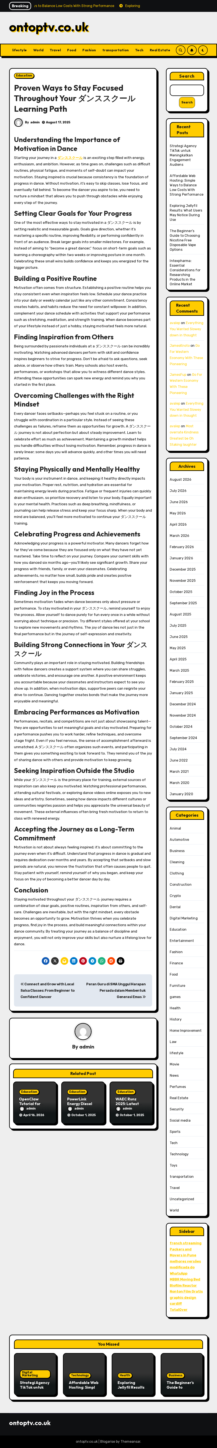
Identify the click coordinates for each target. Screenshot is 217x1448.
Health (175, 1008)
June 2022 (179, 760)
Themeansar (130, 1442)
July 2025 (178, 626)
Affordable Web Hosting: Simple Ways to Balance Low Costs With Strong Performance (186, 185)
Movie (174, 1064)
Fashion (89, 50)
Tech (139, 50)
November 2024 (183, 715)
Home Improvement (186, 1031)
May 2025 (178, 648)
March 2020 (179, 783)
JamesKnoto (180, 346)
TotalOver (179, 1310)
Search (187, 76)
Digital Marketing (184, 918)
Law (173, 1042)
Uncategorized (182, 1199)
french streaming (186, 1243)
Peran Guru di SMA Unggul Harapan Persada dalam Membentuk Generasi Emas (116, 990)
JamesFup (178, 375)
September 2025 (183, 603)
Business (177, 851)
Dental (175, 907)
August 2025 (180, 614)
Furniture (177, 986)
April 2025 (178, 659)
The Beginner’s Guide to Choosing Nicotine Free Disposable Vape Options (185, 240)
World (38, 50)
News (174, 1075)
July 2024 (178, 749)
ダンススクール (70, 158)
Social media (180, 1120)
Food (71, 50)
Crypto (175, 896)
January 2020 (181, 794)
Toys (173, 1165)
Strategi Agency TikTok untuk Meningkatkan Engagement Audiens (183, 155)
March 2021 (179, 772)
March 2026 (179, 536)
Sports (175, 1132)
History (175, 1019)
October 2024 (181, 727)
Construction (180, 885)
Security (177, 1109)
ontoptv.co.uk (49, 27)
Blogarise (107, 1442)
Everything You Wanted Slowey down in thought (186, 329)
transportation (115, 50)
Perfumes (178, 1087)
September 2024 (183, 738)
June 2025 (179, 637)
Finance (176, 963)
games (175, 997)
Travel (55, 50)
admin (35, 122)
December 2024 (183, 704)
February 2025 (182, 682)
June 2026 (179, 502)
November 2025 (183, 581)
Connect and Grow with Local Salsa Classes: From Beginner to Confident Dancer (48, 990)
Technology (179, 1154)
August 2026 (180, 480)
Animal (175, 828)
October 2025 (181, 592)
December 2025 (183, 569)
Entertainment (182, 941)
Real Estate (160, 50)
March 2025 (179, 670)
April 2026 (178, 524)
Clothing (177, 873)
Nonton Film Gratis (186, 1291)
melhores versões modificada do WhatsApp (185, 1267)
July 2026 (178, 491)
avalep (175, 323)
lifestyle (19, 50)
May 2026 (178, 513)
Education (24, 75)
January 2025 (181, 693)
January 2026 (181, 558)
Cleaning (177, 862)
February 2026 (182, 547)
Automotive (179, 840)
